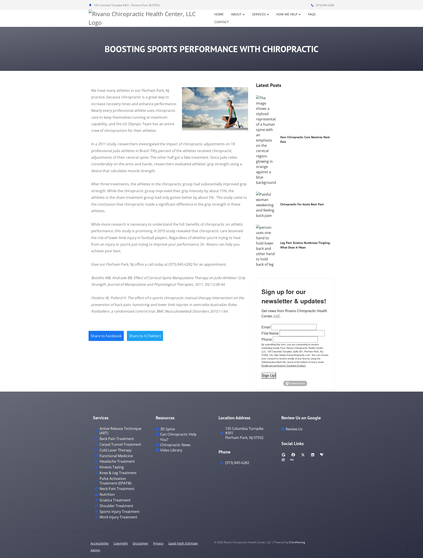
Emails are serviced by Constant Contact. (284, 365)
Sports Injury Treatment (119, 511)
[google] (283, 454)
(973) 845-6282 (324, 5)
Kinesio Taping (112, 467)
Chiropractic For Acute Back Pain (302, 204)
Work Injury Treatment (118, 517)
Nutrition (107, 494)
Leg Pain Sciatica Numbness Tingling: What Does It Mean (305, 245)
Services (259, 14)
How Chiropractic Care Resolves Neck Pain (305, 139)
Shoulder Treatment (116, 506)
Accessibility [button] (100, 543)
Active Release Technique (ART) (120, 431)
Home (219, 14)
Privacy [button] (158, 543)
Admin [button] (95, 550)
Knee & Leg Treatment (118, 473)
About (236, 14)
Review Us (294, 429)
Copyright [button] (120, 543)
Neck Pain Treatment (117, 488)
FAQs (312, 14)
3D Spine (167, 429)
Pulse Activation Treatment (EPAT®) (116, 481)
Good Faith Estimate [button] (183, 543)
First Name (270, 333)
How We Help (286, 14)
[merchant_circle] (292, 460)
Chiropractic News (175, 444)
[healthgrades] (322, 454)
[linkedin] (312, 454)
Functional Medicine (116, 456)
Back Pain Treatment (117, 438)
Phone (267, 339)
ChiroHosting (297, 542)
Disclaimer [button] (140, 543)
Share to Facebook (106, 335)
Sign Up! (269, 375)
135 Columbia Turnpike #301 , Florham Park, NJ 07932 (126, 5)
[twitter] (303, 454)
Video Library (171, 450)
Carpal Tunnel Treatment (120, 444)
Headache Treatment (117, 461)
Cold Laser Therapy (116, 450)
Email (266, 327)
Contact (221, 22)
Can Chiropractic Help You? (178, 437)
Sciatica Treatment (115, 500)
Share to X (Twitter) (145, 335)
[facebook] (293, 454)
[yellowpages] (283, 460)
